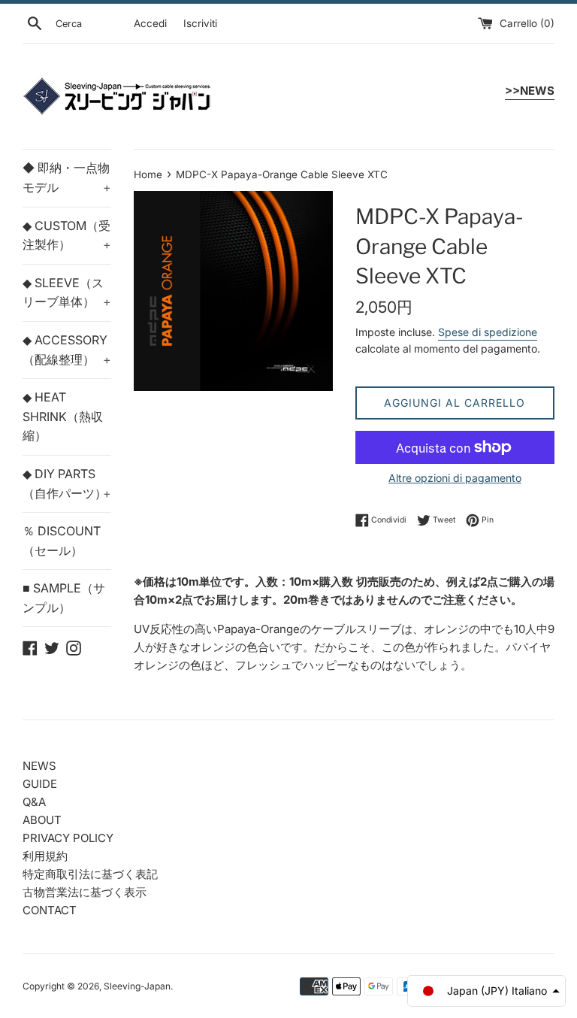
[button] (486, 991)
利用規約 (45, 856)
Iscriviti (200, 23)
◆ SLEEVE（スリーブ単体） (67, 292)
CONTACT (50, 910)
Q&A (34, 802)
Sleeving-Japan (137, 986)
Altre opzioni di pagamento (454, 477)
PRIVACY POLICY (68, 838)
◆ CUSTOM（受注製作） (67, 235)
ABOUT (42, 820)
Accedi (150, 23)
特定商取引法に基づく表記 (90, 874)
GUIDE (40, 784)
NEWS (39, 766)
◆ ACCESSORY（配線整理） (67, 349)
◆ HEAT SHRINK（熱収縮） (63, 416)
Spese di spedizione (487, 332)
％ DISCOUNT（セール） (62, 540)
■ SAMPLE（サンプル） (64, 597)
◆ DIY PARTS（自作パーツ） (67, 483)
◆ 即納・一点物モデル (67, 177)
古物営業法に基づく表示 (85, 892)
